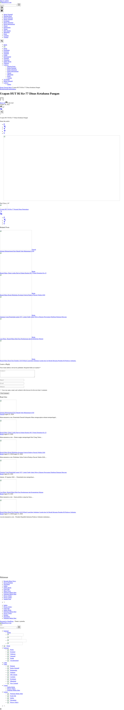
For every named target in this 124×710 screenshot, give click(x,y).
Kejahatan (6, 21)
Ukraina (6, 37)
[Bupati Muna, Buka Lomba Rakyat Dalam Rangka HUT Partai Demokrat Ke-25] (16, 271)
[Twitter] (5, 127)
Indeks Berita (7, 587)
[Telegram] (4, 129)
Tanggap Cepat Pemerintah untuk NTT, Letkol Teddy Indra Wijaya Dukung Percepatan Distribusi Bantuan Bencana (33, 317)
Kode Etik (7, 589)
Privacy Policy (8, 596)
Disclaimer (7, 584)
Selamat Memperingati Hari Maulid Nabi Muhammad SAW (17, 251)
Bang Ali (2, 103)
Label (5, 662)
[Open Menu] (2, 10)
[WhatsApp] (4, 133)
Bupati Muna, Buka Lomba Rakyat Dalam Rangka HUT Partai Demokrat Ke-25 (23, 273)
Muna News (7, 591)
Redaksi (6, 615)
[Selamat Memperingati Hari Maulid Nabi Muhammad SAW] (16, 249)
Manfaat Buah (8, 16)
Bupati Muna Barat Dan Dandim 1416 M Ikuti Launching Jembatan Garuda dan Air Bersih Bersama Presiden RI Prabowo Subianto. (38, 360)
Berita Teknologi (8, 22)
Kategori (6, 631)
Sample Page (7, 599)
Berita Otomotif (8, 14)
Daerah (5, 89)
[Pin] (5, 131)
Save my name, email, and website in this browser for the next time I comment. (24, 390)
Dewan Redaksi (8, 583)
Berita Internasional (9, 24)
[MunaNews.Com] (5, 2)
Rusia (5, 34)
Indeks (5, 586)
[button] (19, 4)
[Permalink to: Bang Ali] (2, 100)
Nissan (6, 26)
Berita (1, 89)
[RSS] (4, 602)
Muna (14, 89)
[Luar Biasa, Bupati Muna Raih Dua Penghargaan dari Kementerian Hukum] (16, 337)
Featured (10, 89)
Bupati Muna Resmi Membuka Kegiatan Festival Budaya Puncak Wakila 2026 (22, 295)
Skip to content (4, 1)
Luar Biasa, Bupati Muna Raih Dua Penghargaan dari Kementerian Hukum (21, 339)
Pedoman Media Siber (10, 592)
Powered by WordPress (6, 621)
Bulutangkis (7, 27)
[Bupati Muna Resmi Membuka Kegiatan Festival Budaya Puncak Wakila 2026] (16, 293)
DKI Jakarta (7, 31)
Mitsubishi (7, 32)
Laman (6, 685)
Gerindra (6, 35)
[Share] (2, 111)
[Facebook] (4, 124)
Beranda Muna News (10, 581)
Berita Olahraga (8, 17)
